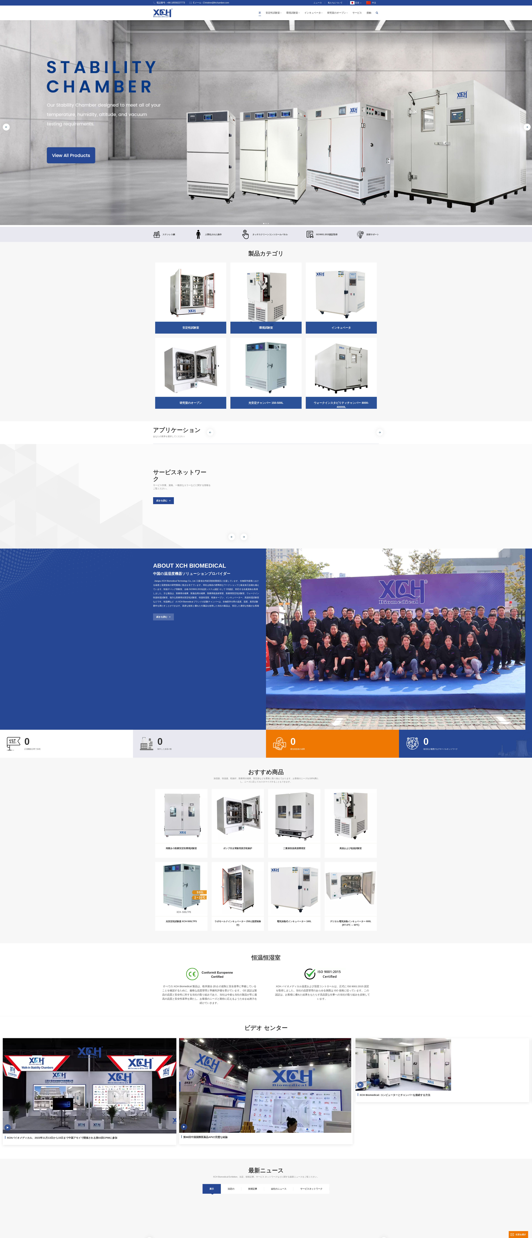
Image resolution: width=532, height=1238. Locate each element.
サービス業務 (238, 495)
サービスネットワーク (311, 1189)
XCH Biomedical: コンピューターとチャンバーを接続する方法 (395, 1095)
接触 (369, 12)
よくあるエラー (340, 495)
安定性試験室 (273, 12)
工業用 (314, 430)
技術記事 (252, 1189)
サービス (357, 12)
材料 (394, 430)
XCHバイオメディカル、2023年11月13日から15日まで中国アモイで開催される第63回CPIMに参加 (62, 1137)
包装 (434, 430)
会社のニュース (279, 1189)
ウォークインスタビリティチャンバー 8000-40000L (341, 404)
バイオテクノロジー (280, 432)
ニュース (318, 3)
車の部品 (477, 430)
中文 (374, 3)
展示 (211, 1189)
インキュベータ (312, 12)
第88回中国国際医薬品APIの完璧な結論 (205, 1137)
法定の (231, 1189)
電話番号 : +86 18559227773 (170, 3)
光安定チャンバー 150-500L (266, 402)
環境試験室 (292, 12)
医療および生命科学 (242, 432)
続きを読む (161, 500)
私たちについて (335, 3)
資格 (283, 495)
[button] (263, 223)
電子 (353, 430)
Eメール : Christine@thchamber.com (211, 3)
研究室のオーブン (336, 12)
